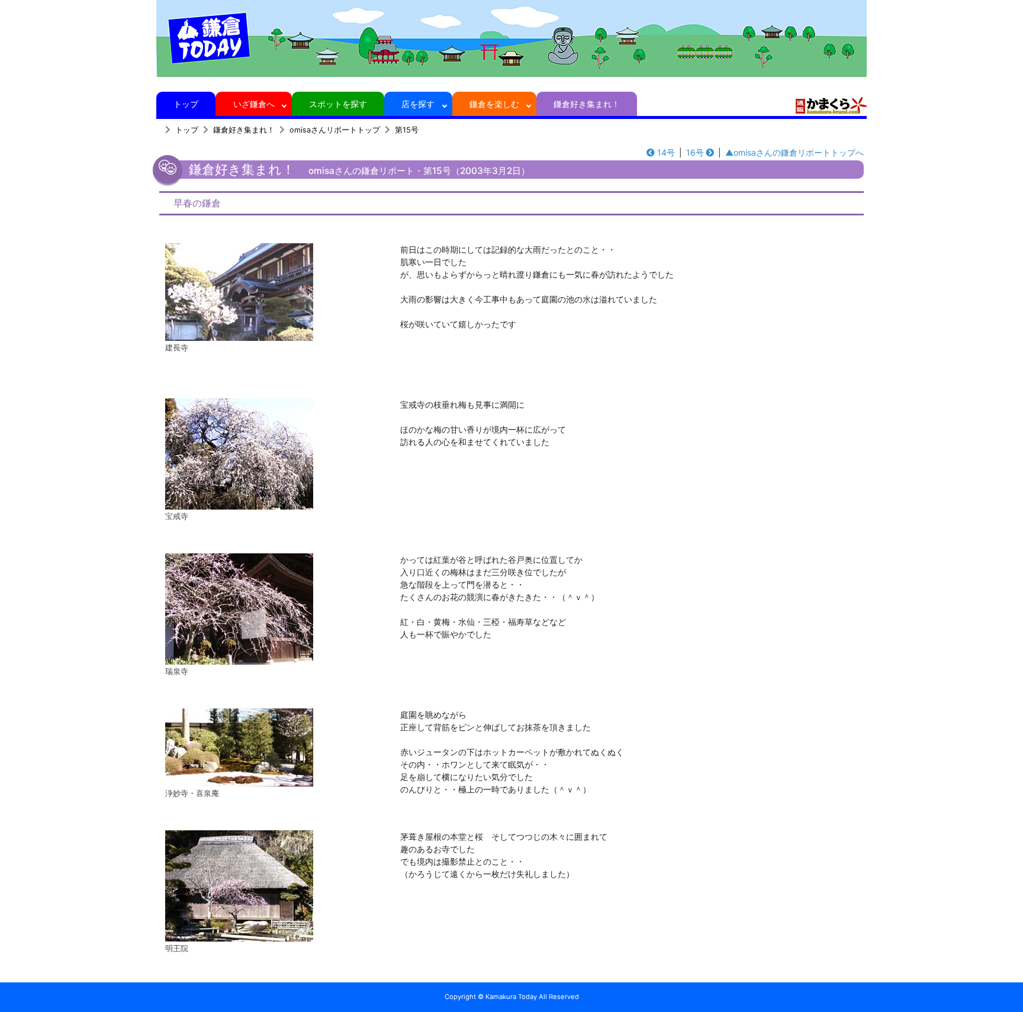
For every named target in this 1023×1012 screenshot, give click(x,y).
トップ (186, 104)
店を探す (418, 104)
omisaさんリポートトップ (334, 129)
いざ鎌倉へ (254, 104)
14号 (666, 152)
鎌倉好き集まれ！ (586, 104)
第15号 (407, 129)
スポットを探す (338, 104)
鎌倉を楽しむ (494, 104)
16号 (695, 152)
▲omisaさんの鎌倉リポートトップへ (794, 152)
